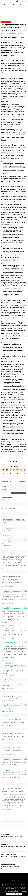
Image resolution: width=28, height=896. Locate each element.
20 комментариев (20, 33)
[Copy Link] (10, 30)
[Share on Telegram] (8, 30)
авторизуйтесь (23, 481)
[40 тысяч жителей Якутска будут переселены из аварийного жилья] (23, 866)
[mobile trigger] (2, 1)
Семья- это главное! (5, 834)
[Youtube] (14, 820)
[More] (14, 30)
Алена (12, 630)
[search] (19, 1)
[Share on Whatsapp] (4, 30)
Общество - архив (6, 21)
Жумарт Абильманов (12, 456)
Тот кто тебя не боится (13, 666)
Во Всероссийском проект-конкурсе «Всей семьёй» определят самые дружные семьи (12, 854)
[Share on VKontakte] (6, 30)
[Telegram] (14, 823)
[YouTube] (12, 881)
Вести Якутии (4, 33)
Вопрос (12, 772)
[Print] (12, 30)
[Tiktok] (16, 881)
